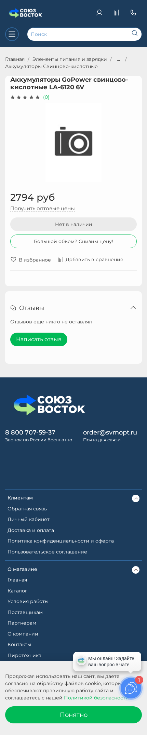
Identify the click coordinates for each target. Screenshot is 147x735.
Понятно (74, 714)
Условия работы (28, 601)
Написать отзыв (39, 339)
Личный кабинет (29, 519)
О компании (23, 634)
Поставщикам (25, 612)
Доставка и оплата (31, 530)
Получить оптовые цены (42, 208)
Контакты (19, 644)
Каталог (17, 591)
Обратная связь (27, 509)
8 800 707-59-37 (30, 432)
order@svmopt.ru (110, 432)
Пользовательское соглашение (47, 552)
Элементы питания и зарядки (69, 59)
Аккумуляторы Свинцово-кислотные (51, 66)
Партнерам (22, 623)
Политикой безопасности (96, 698)
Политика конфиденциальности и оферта (61, 541)
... (118, 59)
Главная (15, 59)
